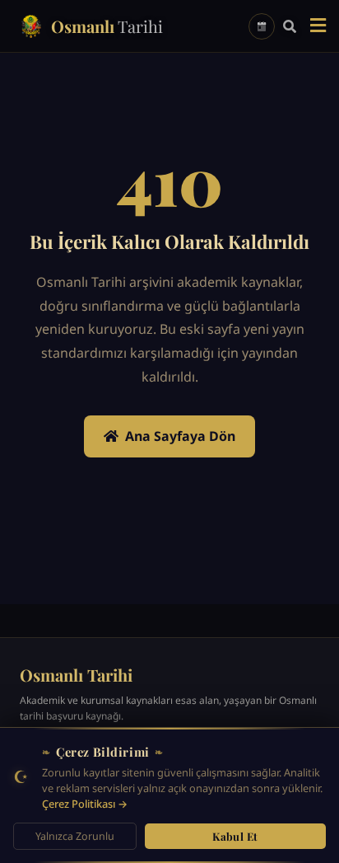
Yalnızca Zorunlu (74, 836)
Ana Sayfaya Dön (180, 436)
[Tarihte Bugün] (261, 26)
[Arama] (289, 26)
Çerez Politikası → (85, 803)
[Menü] (317, 26)
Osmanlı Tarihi (76, 675)
